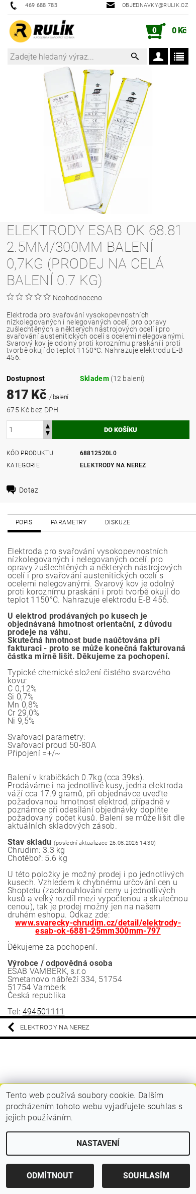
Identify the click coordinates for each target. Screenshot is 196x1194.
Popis (24, 522)
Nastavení (98, 1143)
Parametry (69, 522)
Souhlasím (146, 1175)
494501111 (44, 1011)
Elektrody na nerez (113, 465)
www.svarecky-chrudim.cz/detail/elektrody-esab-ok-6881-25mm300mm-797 (98, 927)
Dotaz (29, 490)
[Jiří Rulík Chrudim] (42, 31)
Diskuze (117, 522)
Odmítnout (50, 1175)
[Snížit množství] (47, 434)
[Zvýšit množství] (47, 425)
